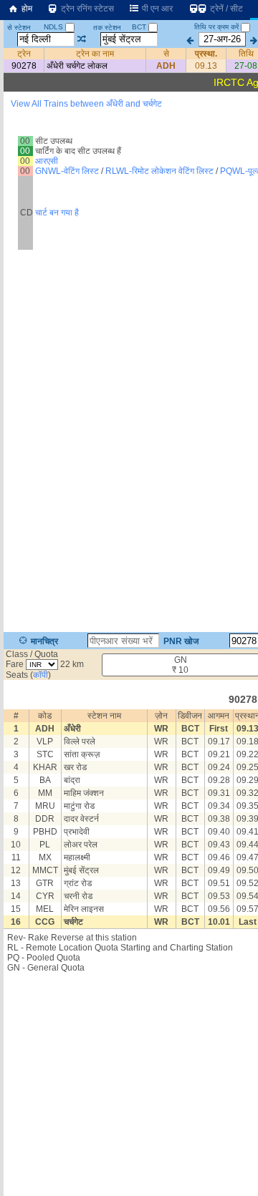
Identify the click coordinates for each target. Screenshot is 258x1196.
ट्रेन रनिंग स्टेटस (86, 9)
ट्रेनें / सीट (225, 9)
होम (25, 9)
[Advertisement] (129, 149)
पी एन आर (156, 9)
